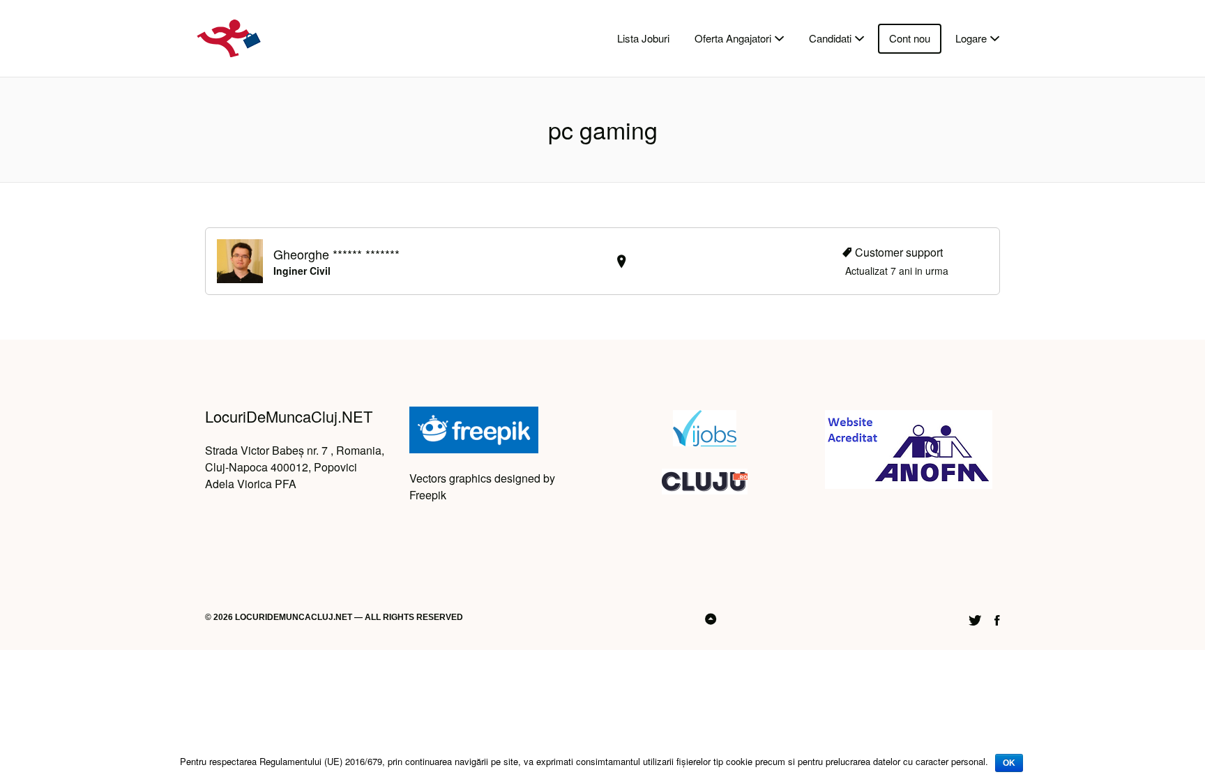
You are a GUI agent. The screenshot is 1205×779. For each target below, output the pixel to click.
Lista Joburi (643, 38)
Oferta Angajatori (733, 38)
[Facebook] (997, 618)
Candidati (830, 38)
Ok (1009, 763)
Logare (971, 38)
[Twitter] (975, 618)
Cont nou (909, 38)
